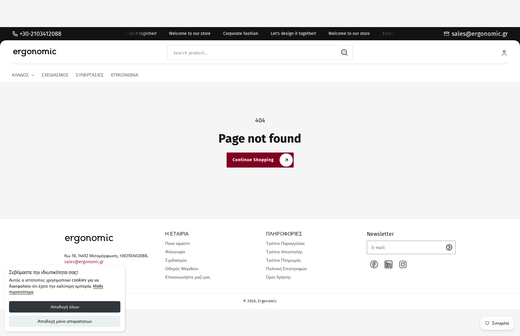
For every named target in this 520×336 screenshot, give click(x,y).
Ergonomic (267, 301)
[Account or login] (504, 53)
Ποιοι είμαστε (177, 243)
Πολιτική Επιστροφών (286, 268)
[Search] (344, 52)
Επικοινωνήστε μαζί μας (187, 277)
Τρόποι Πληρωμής (283, 260)
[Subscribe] (449, 247)
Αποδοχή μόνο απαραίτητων (65, 321)
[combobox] (260, 53)
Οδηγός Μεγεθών (181, 268)
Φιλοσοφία (175, 251)
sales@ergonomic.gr (84, 261)
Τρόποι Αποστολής (284, 251)
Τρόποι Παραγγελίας (285, 243)
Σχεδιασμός (176, 260)
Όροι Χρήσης (278, 277)
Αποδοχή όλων (65, 306)
